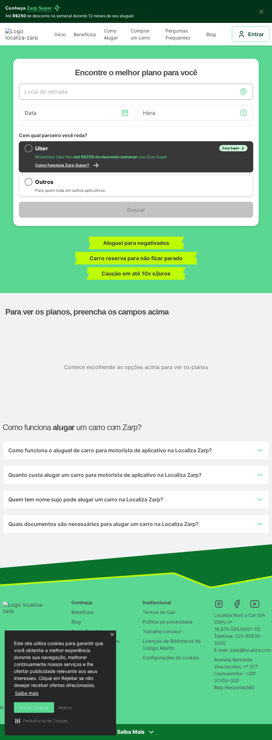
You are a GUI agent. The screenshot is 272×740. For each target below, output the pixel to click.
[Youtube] (255, 604)
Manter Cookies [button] (34, 707)
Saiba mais (26, 693)
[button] (112, 634)
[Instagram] (219, 604)
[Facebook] (237, 604)
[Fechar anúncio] (261, 12)
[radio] (136, 156)
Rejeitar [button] (65, 707)
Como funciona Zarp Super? (62, 165)
